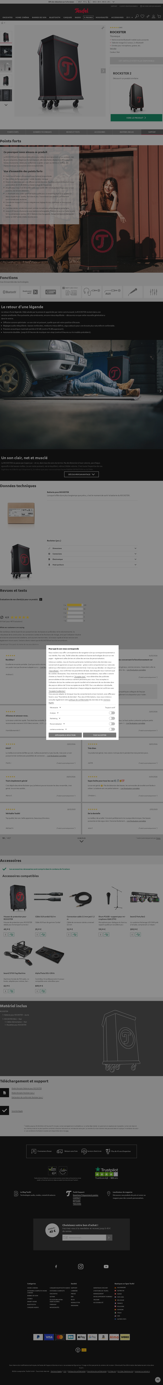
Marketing (53, 718)
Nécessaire (54, 707)
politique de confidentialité (79, 700)
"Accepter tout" (80, 676)
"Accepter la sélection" (57, 691)
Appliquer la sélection (65, 735)
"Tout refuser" (54, 670)
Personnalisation (56, 724)
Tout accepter (99, 735)
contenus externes (57, 729)
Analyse (53, 713)
